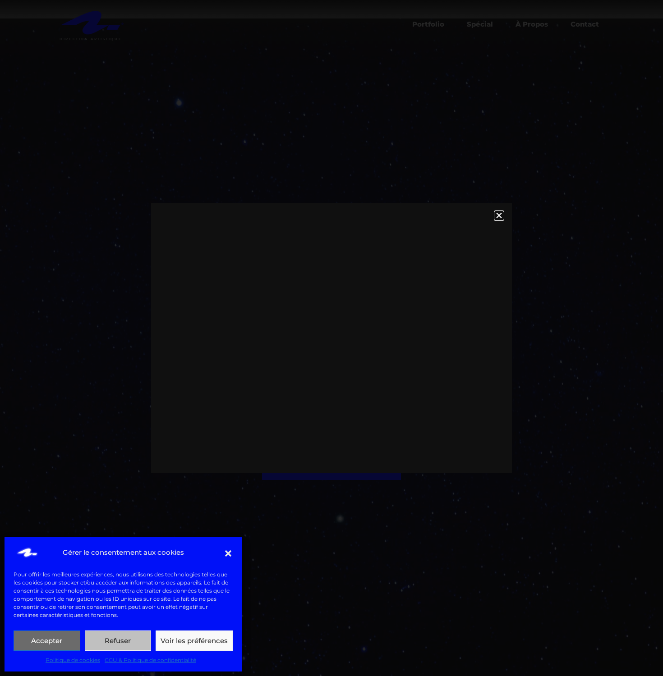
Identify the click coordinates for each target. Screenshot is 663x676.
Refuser (118, 640)
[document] (331, 338)
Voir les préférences (194, 640)
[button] (228, 552)
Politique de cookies (73, 660)
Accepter (46, 640)
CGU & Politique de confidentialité (150, 660)
